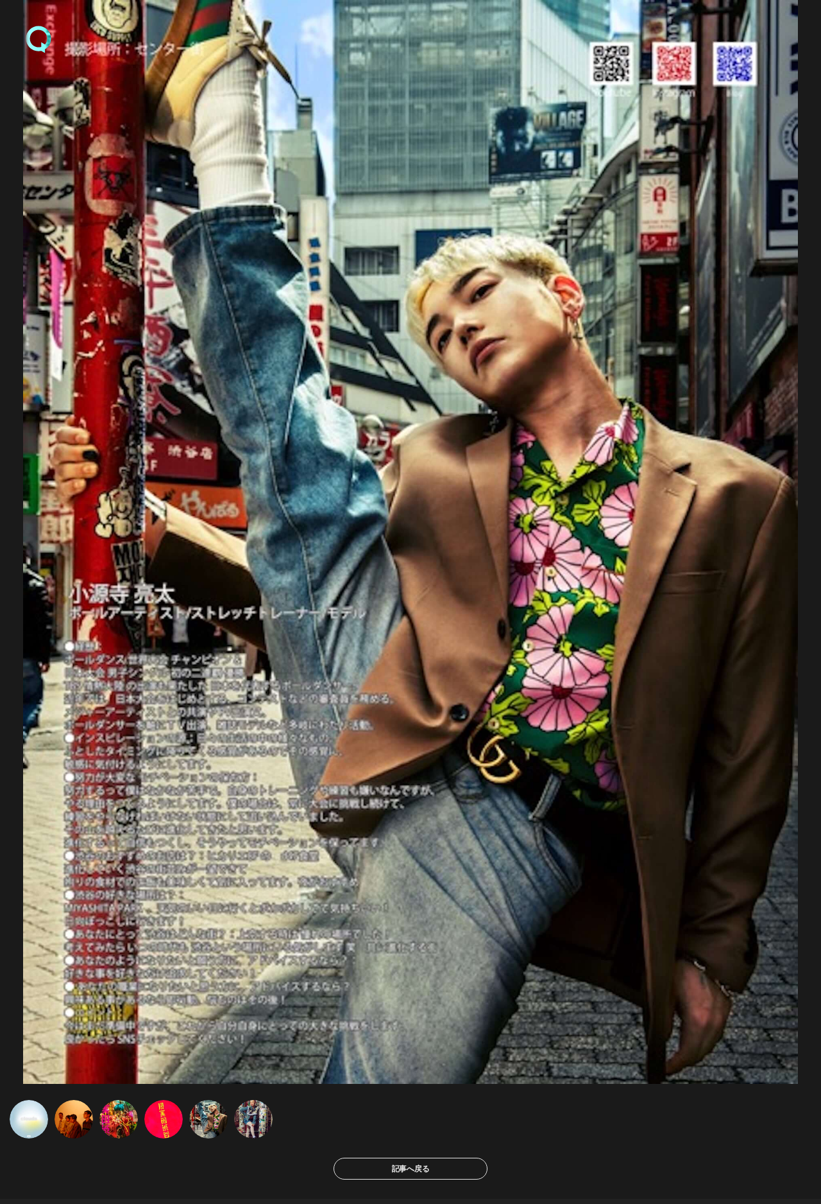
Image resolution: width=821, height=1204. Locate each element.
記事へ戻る (411, 1168)
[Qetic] (38, 38)
